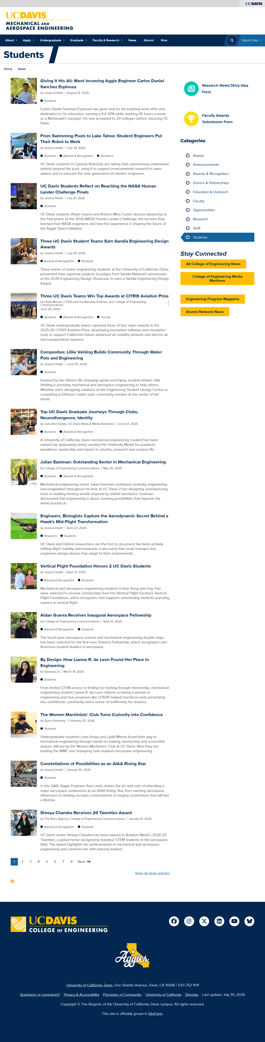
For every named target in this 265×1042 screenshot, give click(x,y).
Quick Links (250, 40)
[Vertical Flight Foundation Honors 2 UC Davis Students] (24, 575)
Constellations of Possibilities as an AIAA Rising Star (93, 763)
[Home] (39, 20)
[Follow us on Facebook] (174, 921)
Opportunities (204, 210)
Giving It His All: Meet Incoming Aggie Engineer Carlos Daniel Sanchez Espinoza (102, 83)
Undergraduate (50, 40)
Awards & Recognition (78, 155)
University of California (163, 994)
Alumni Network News (205, 311)
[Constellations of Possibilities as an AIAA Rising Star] (24, 773)
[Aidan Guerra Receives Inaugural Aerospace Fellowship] (24, 624)
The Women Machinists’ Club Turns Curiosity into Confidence (101, 714)
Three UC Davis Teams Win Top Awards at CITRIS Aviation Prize (104, 296)
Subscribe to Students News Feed (12, 881)
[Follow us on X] (204, 921)
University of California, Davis (89, 985)
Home (8, 69)
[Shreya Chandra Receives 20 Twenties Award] (24, 822)
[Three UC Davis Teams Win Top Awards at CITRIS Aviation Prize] (24, 305)
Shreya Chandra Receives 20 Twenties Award (86, 812)
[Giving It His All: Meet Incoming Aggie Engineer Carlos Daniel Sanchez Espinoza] (24, 90)
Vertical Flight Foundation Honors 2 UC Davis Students (95, 566)
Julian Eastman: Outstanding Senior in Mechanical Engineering (103, 462)
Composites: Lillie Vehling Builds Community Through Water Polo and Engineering (101, 355)
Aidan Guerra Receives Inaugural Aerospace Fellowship (95, 615)
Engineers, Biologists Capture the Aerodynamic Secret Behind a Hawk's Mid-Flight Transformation (104, 518)
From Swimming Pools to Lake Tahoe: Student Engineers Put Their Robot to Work (101, 138)
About (9, 40)
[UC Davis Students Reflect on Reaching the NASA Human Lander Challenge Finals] (24, 195)
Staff (196, 228)
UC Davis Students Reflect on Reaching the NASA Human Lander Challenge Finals (98, 189)
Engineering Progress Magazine (212, 299)
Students (50, 100)
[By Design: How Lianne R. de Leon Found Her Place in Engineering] (24, 669)
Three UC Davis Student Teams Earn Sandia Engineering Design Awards (104, 244)
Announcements (206, 164)
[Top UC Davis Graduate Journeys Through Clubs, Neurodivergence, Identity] (24, 421)
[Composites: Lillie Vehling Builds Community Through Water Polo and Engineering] (24, 361)
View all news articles (152, 873)
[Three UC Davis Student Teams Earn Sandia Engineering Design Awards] (24, 250)
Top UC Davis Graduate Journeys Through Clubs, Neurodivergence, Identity (89, 414)
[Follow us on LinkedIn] (219, 921)
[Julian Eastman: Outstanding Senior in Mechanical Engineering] (24, 471)
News (132, 40)
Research (107, 155)
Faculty (106, 317)
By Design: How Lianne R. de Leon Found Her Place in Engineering (94, 662)
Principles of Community (122, 994)
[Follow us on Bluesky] (249, 921)
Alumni (149, 40)
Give (164, 40)
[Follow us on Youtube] (234, 921)
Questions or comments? (40, 994)
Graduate (76, 40)
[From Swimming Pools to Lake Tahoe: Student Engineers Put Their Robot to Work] (24, 145)
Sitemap (191, 994)
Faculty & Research (106, 40)
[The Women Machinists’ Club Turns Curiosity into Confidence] (24, 724)
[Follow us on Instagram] (189, 921)
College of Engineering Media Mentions (217, 278)
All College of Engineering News (213, 263)
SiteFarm (155, 1013)
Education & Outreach (210, 191)
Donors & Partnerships (211, 182)
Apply (27, 40)
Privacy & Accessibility (81, 994)
